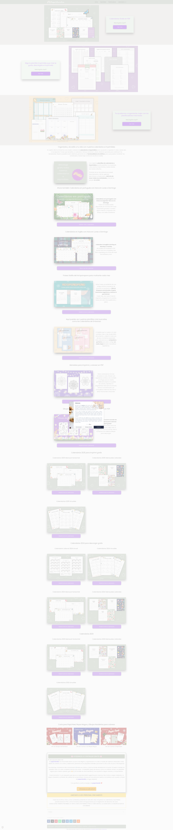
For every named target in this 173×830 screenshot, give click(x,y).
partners (83, 405)
